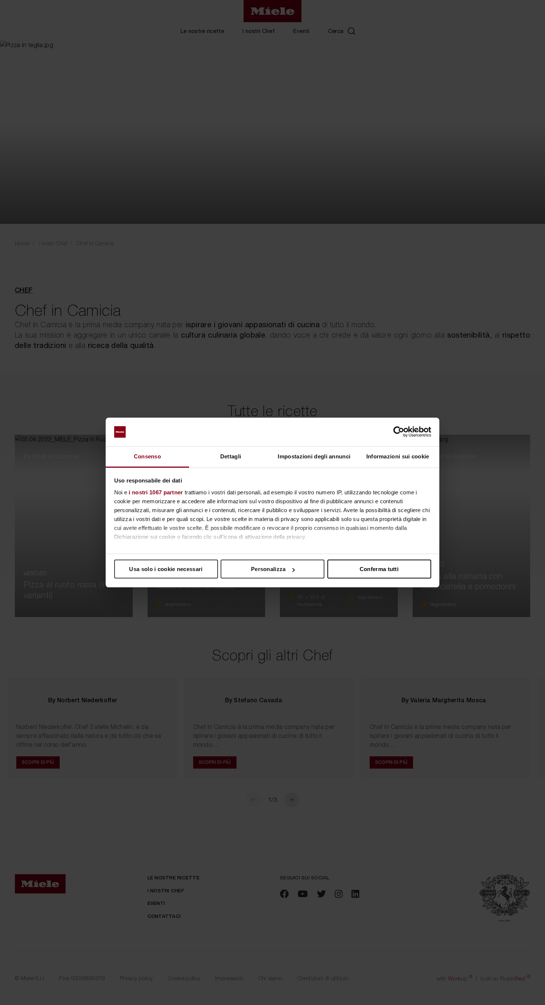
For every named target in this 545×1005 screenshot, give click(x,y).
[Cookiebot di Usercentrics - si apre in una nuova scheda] (398, 432)
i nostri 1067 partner (156, 492)
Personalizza (268, 569)
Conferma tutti (379, 569)
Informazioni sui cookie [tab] (397, 456)
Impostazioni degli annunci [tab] (314, 456)
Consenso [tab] (147, 456)
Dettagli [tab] (230, 456)
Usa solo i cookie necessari (165, 569)
